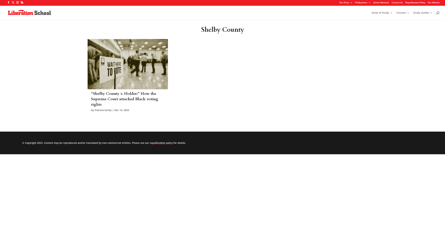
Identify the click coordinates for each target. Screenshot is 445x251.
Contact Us (397, 3)
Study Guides (421, 13)
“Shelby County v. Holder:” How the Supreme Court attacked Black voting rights (124, 99)
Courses (401, 13)
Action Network (381, 3)
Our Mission (434, 3)
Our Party (344, 3)
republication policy (161, 142)
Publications (361, 3)
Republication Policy (415, 3)
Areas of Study (380, 13)
